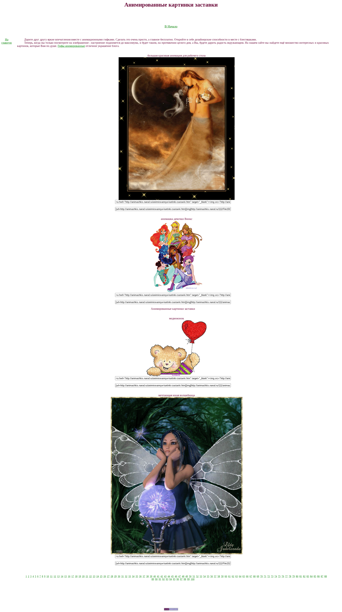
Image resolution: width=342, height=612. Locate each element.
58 (218, 576)
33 (129, 576)
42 (161, 576)
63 (236, 576)
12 (55, 576)
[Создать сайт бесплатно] (171, 609)
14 (62, 576)
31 (122, 576)
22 (90, 576)
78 (290, 576)
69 (258, 576)
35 (137, 576)
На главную (6, 41)
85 (315, 576)
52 (197, 576)
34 (133, 576)
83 (308, 576)
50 (190, 576)
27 (108, 576)
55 (208, 576)
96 (178, 579)
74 (275, 576)
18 (76, 576)
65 (243, 576)
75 (279, 576)
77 (286, 576)
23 (94, 576)
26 (104, 576)
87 (322, 576)
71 (265, 576)
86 (318, 576)
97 (181, 579)
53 (201, 576)
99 (188, 579)
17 (72, 576)
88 (325, 576)
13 (58, 576)
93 (167, 579)
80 (297, 576)
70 (261, 576)
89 (153, 579)
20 (83, 576)
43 (165, 576)
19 (80, 576)
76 (283, 576)
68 (254, 576)
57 (215, 576)
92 (163, 579)
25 (101, 576)
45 (172, 576)
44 (169, 576)
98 (185, 579)
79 (293, 576)
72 (268, 576)
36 (140, 576)
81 (300, 576)
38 (147, 576)
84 (311, 576)
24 (97, 576)
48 (183, 576)
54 (204, 576)
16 (69, 576)
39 (151, 576)
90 (156, 579)
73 (272, 576)
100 (193, 579)
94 (170, 579)
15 (65, 576)
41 (158, 576)
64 (240, 576)
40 (154, 576)
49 (186, 576)
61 (229, 576)
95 (174, 579)
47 (179, 576)
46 (176, 576)
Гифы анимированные (71, 45)
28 (112, 576)
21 (87, 576)
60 (226, 576)
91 (160, 579)
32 (126, 576)
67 (251, 576)
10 (47, 576)
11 (51, 576)
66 (247, 576)
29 (115, 576)
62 (233, 576)
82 (304, 576)
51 (194, 576)
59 (222, 576)
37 (144, 576)
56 (211, 576)
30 (119, 576)
